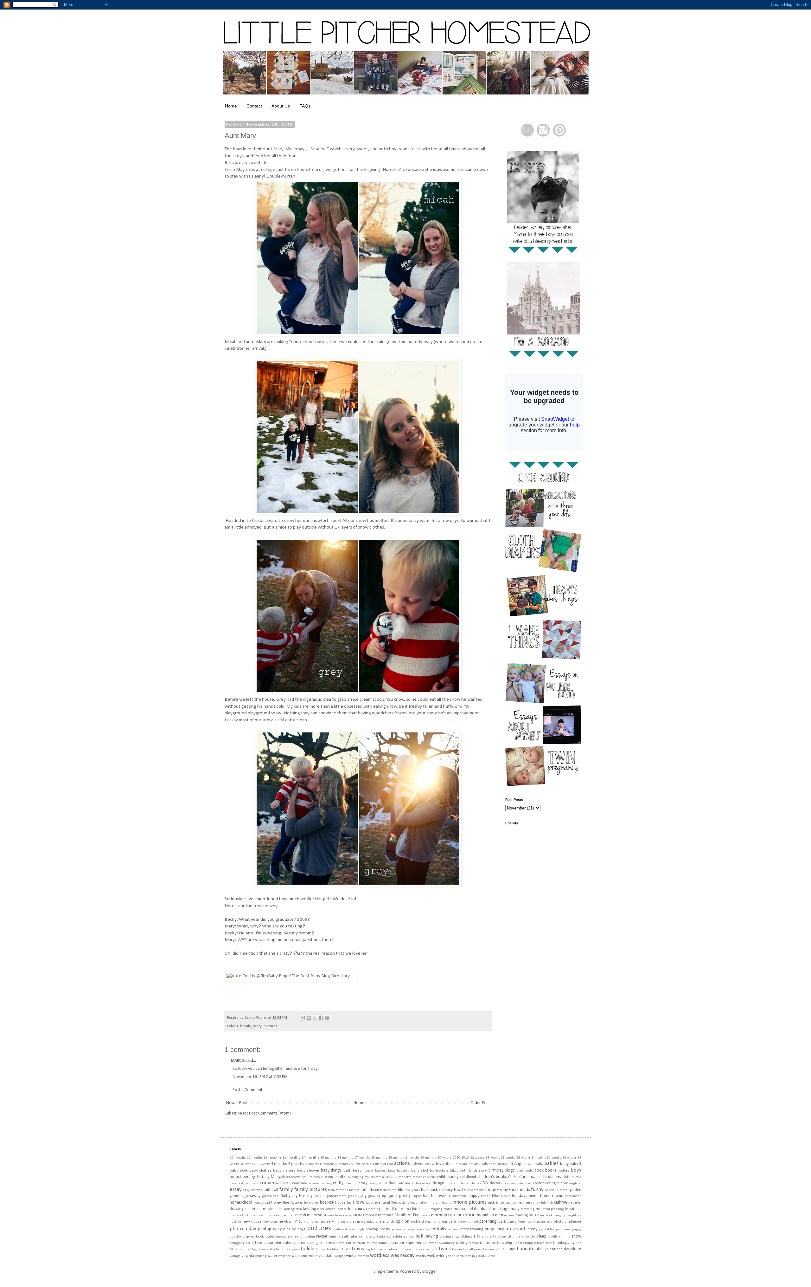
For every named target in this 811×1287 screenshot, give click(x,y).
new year (270, 1222)
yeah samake (457, 1256)
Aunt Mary (240, 136)
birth (464, 1171)
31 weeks (554, 1158)
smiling (564, 1236)
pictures (271, 1026)
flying (448, 1190)
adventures (421, 1164)
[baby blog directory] (288, 975)
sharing (445, 1236)
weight (340, 1256)
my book (546, 1215)
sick (477, 1236)
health (485, 1196)
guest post (397, 1195)
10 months (238, 1158)
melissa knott (240, 1215)
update (526, 1248)
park (502, 1222)
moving (521, 1215)
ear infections (521, 1183)
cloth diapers (550, 1177)
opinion (402, 1221)
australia (535, 1164)
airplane (462, 1164)
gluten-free (270, 1196)
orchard (417, 1222)
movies (509, 1215)
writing (441, 1256)
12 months (272, 1158)
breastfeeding (242, 1176)
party (512, 1222)
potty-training (471, 1229)
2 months (412, 1158)
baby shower (308, 1171)
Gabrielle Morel (556, 1190)
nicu (299, 1221)
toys (323, 1249)
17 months (362, 1158)
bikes (454, 1171)
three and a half (269, 1249)
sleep (541, 1236)
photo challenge (568, 1222)
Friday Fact (506, 1189)
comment (252, 1183)
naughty (559, 1215)
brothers (342, 1176)
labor (320, 1209)
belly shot (419, 1171)
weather (284, 1256)
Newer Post (236, 1103)
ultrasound (508, 1249)
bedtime (403, 1171)
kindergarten (292, 1209)
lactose (330, 1209)
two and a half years (467, 1249)
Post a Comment (247, 1090)
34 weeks (247, 1164)
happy (474, 1195)
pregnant (515, 1229)
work (431, 1256)
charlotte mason (410, 1177)
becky (369, 1171)
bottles (563, 1171)
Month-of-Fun (407, 1215)
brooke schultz (301, 1177)
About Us (280, 105)
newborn (286, 1222)
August (520, 1163)
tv (400, 1249)
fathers (385, 1190)
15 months (328, 1158)
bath (347, 1171)
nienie (308, 1222)
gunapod (415, 1196)
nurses (340, 1222)
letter (386, 1209)
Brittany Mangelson (273, 1177)
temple (539, 1243)
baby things (331, 1170)
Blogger (429, 1271)
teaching (504, 1243)
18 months (379, 1158)
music (534, 1215)
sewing (431, 1236)
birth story (478, 1171)
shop (455, 1236)
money (371, 1215)
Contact (254, 105)
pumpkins (563, 1229)
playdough (356, 1229)
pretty (532, 1229)
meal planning (553, 1209)
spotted (298, 1243)
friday (490, 1189)
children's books (492, 1176)
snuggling (237, 1243)
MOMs (358, 1215)
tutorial (393, 1249)
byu (367, 1177)
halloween (440, 1195)
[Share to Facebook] (321, 1018)
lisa (401, 1209)
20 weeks (444, 1158)
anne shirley (498, 1164)
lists (408, 1209)
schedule (394, 1236)
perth (531, 1222)
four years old (474, 1190)
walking (260, 1256)
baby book (239, 1171)
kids (278, 1209)
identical (382, 1203)
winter (351, 1255)
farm (331, 1190)
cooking (326, 1183)
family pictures (310, 1189)
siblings (466, 1236)
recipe (321, 1236)
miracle (332, 1215)
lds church (357, 1208)
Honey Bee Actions (287, 1203)
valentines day (557, 1249)
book (539, 1170)
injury (433, 1203)
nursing (353, 1222)
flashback (429, 1189)
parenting (488, 1221)
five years (413, 1190)
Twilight (431, 1249)
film (401, 1189)
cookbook (300, 1183)
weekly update (321, 1256)
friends (523, 1189)
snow (576, 1236)
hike (495, 1196)
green (352, 1196)
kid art (250, 1209)
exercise (256, 1190)
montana (385, 1215)
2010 (456, 1158)
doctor (495, 1183)
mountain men (490, 1215)
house (340, 1203)
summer (397, 1242)
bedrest (381, 1171)
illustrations (400, 1203)
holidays (519, 1195)
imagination (419, 1203)
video (576, 1249)
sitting (512, 1236)
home (534, 1196)
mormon (439, 1215)
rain (291, 1236)
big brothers (439, 1171)
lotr (415, 1209)
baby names (284, 1171)
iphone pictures (469, 1202)
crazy (363, 1183)
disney (476, 1183)
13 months (291, 1158)
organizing (432, 1222)
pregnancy (494, 1229)
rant (298, 1236)
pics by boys (294, 1229)
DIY (485, 1183)
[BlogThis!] (309, 1018)
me (538, 1209)
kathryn (560, 1202)
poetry (385, 1229)
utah (540, 1249)
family (245, 1026)
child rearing (447, 1177)
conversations (275, 1183)
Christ (513, 1177)
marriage (501, 1208)
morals (425, 1215)
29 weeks (523, 1158)
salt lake (349, 1236)
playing (372, 1229)
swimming (447, 1243)
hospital (327, 1202)
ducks (505, 1183)
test (549, 1243)
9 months (342, 1164)
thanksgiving (564, 1243)
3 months (539, 1158)
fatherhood (370, 1190)
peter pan (544, 1222)
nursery (327, 1222)
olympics (367, 1222)
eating (550, 1183)
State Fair (344, 1243)
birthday (496, 1170)
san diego (366, 1236)
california (377, 1177)
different (452, 1183)
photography (270, 1229)
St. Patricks (327, 1243)
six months (527, 1236)
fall (275, 1189)
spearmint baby (277, 1243)
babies (551, 1163)
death (409, 1183)
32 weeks (569, 1158)
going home (299, 1196)
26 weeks (492, 1158)
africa (450, 1164)
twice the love (414, 1249)
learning (374, 1209)
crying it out (378, 1183)
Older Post (480, 1103)
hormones (311, 1203)
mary (257, 1026)
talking (461, 1243)
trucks (382, 1249)
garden (575, 1190)
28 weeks (508, 1158)
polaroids (398, 1229)
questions (237, 1236)
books (550, 1170)
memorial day (277, 1215)
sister (502, 1236)
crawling (351, 1183)
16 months (345, 1158)
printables (546, 1229)
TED (516, 1243)
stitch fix (359, 1243)
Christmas (528, 1176)
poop (410, 1229)
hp (349, 1203)
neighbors (573, 1215)
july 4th (547, 1203)
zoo (493, 1256)
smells (553, 1236)
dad (392, 1183)
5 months (296, 1164)
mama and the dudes (473, 1209)
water (272, 1256)
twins (445, 1248)
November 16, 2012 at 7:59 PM (260, 1077)
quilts (270, 1236)
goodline (317, 1196)
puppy (576, 1229)
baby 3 (575, 1163)
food (458, 1189)
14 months (310, 1158)
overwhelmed (468, 1222)
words (421, 1256)
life (394, 1209)
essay (236, 1189)
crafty (338, 1183)
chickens (429, 1177)
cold (578, 1177)
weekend (299, 1256)
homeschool (241, 1202)
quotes (281, 1236)
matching (527, 1209)
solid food (254, 1243)
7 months (312, 1164)
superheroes (416, 1243)
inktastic (444, 1203)
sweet (433, 1243)
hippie (505, 1196)
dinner (465, 1183)
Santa (381, 1236)
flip (441, 1190)
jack (491, 1203)
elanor (562, 1183)
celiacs (391, 1177)
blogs (510, 1170)
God (283, 1196)
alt (471, 1164)
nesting (235, 1222)
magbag (436, 1209)
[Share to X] (315, 1018)
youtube (483, 1256)
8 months (327, 1164)
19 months (396, 1158)
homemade (573, 1196)
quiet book (255, 1236)
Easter (538, 1183)
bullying (357, 1177)
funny (537, 1189)
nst (317, 1222)
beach (358, 1171)
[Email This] (303, 1018)
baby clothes (260, 1171)
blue (519, 1171)
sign (485, 1236)
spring (312, 1242)
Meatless (573, 1209)
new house (252, 1222)
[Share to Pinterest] (327, 1018)
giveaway (251, 1195)
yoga (471, 1256)
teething (526, 1243)
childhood (468, 1177)
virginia (248, 1256)
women (363, 1256)
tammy (474, 1243)
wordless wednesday (392, 1255)
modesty (345, 1215)
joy (538, 1203)
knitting (309, 1209)
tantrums (488, 1243)
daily (400, 1183)
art (510, 1164)
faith (267, 1190)
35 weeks (263, 1164)
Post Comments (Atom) (270, 1113)
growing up (377, 1196)
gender (236, 1196)
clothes (568, 1177)
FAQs (304, 105)
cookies (314, 1183)
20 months (428, 1158)
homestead (261, 1203)
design (438, 1183)
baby (564, 1163)
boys (576, 1170)
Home (231, 105)
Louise (424, 1209)
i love (359, 1202)
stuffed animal (377, 1243)
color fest (236, 1183)
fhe (394, 1190)
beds (391, 1171)
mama (448, 1209)
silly (492, 1236)
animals (481, 1164)
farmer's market (348, 1190)
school (409, 1236)
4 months (279, 1164)
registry (335, 1236)
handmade (459, 1196)
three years (290, 1249)
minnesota (316, 1215)
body (529, 1171)
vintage (235, 1256)
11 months (255, 1158)
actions (402, 1163)
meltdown (258, 1215)
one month (384, 1222)
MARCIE (238, 1060)
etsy (246, 1190)
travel (346, 1249)
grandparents (336, 1196)
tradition (333, 1249)
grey (362, 1195)
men (291, 1215)
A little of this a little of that (372, 1164)
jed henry (526, 1203)
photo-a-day (243, 1229)
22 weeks (477, 1158)
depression (423, 1183)
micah (300, 1215)
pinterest (340, 1229)
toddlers (309, 1248)
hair (426, 1196)
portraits (438, 1229)
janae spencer (506, 1203)
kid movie (265, 1209)
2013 (465, 1158)
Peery (522, 1222)
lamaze (342, 1209)
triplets (371, 1249)
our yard (449, 1222)
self (420, 1236)
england (575, 1183)
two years (490, 1249)
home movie (551, 1195)
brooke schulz (323, 1177)
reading (309, 1236)
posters (453, 1229)
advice (438, 1163)
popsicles (422, 1229)
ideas (370, 1203)
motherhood (462, 1215)
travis (358, 1248)
